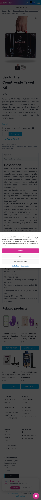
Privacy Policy (25, 266)
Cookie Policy (16, 266)
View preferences (20, 262)
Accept (20, 251)
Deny (20, 256)
